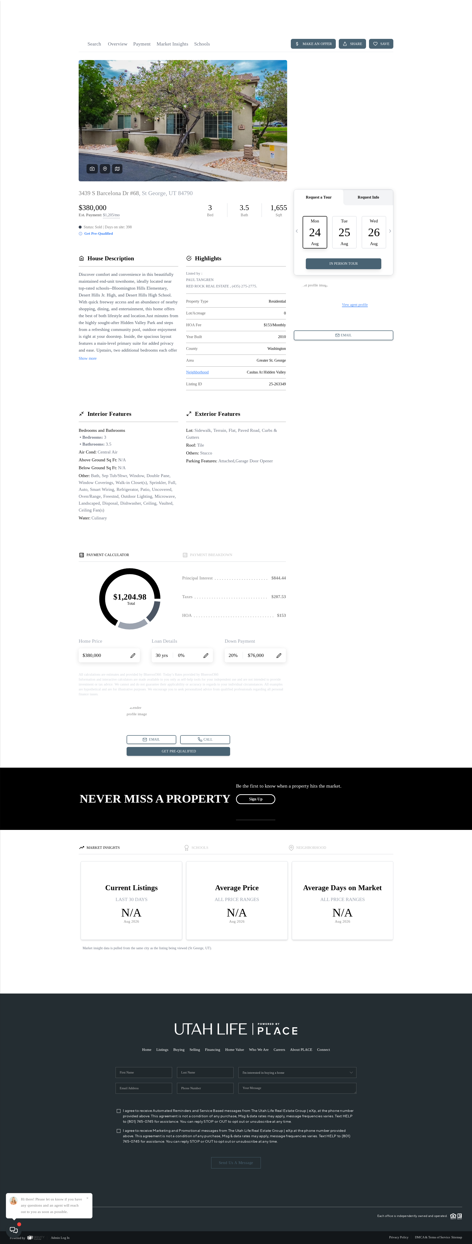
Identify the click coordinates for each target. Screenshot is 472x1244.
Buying (179, 1050)
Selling (195, 1050)
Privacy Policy (399, 1237)
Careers (279, 1050)
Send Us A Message (236, 1163)
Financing (212, 1050)
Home (146, 1050)
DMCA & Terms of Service (432, 1237)
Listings (162, 1050)
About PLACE (301, 1050)
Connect (323, 1050)
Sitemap (456, 1237)
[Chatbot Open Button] (14, 1230)
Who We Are (259, 1050)
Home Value (234, 1050)
